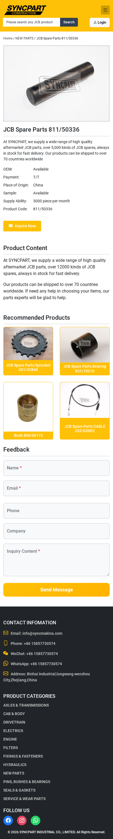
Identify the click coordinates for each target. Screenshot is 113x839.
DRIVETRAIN (14, 722)
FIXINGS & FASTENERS (23, 756)
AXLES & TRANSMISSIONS (26, 705)
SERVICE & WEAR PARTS (24, 799)
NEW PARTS (24, 38)
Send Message (56, 590)
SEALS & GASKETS (19, 790)
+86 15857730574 (39, 643)
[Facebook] (8, 820)
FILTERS (10, 748)
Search (69, 22)
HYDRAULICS (14, 765)
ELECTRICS (13, 731)
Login (101, 22)
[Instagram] (22, 820)
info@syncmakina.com (42, 633)
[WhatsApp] (35, 820)
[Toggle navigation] (105, 10)
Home (7, 38)
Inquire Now (25, 226)
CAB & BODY (14, 714)
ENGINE (10, 739)
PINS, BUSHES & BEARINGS (26, 782)
